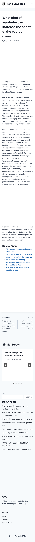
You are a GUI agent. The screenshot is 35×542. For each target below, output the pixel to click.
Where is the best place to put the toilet (17, 419)
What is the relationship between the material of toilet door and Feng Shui (18, 262)
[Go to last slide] (5, 365)
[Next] (29, 365)
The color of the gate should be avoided (17, 429)
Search (4, 394)
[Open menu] (31, 3)
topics (4, 14)
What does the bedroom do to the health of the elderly (27, 323)
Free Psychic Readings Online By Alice (16, 449)
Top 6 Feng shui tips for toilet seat (15, 433)
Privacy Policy (7, 523)
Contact (5, 520)
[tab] (13, 383)
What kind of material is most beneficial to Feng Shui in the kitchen (8, 324)
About (4, 516)
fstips (6, 41)
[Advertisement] (17, 62)
